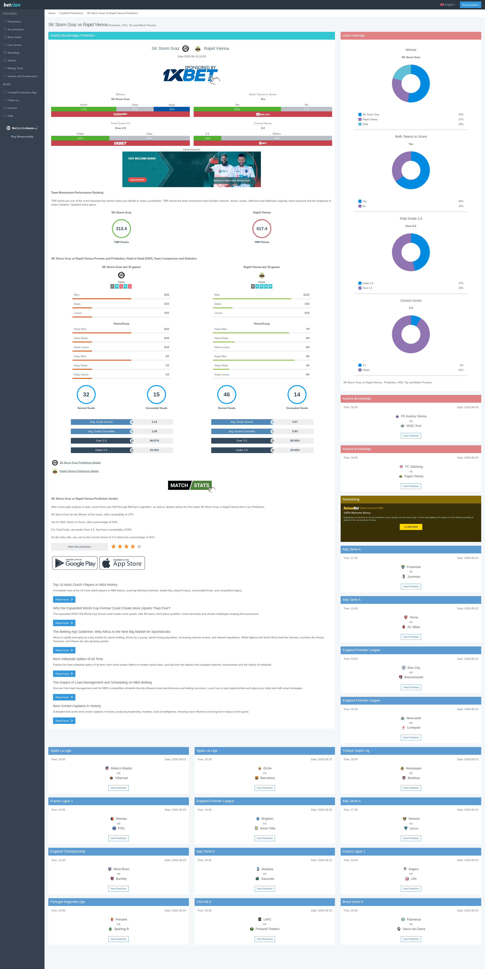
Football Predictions (71, 13)
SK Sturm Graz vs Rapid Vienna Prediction (112, 13)
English (449, 4)
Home (52, 13)
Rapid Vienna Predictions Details (79, 471)
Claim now (411, 527)
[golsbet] (263, 114)
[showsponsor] (191, 73)
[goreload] (120, 114)
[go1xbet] (120, 143)
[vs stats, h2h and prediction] (191, 486)
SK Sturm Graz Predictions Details (80, 462)
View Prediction (411, 435)
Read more (63, 599)
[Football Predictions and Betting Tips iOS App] (122, 563)
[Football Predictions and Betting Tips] (12, 4)
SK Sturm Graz (165, 48)
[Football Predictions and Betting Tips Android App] (75, 563)
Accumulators (470, 4)
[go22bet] (263, 143)
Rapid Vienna (216, 48)
